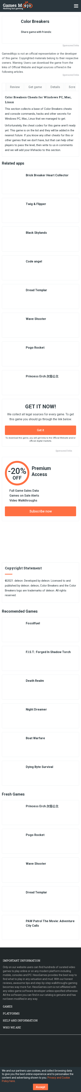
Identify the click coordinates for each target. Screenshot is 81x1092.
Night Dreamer (36, 709)
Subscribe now (40, 511)
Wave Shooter (36, 319)
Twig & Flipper (36, 204)
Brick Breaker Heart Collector (47, 175)
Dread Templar (36, 290)
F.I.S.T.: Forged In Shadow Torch (48, 652)
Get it (40, 430)
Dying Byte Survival (39, 767)
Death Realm (35, 681)
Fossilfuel (33, 623)
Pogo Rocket (35, 347)
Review (15, 87)
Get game (35, 87)
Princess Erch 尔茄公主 (42, 376)
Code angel (34, 261)
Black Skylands (36, 232)
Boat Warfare (35, 738)
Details (55, 87)
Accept (40, 1087)
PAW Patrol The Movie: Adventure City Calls (50, 923)
